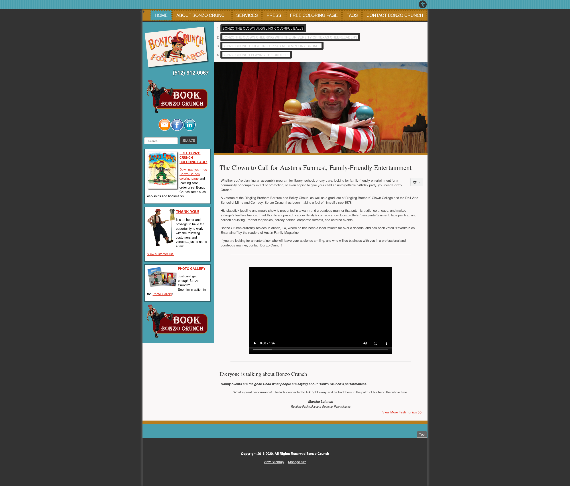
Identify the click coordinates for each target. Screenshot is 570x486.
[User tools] (416, 182)
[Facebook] (177, 124)
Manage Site (297, 461)
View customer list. (160, 254)
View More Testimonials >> (402, 412)
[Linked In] (189, 124)
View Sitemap (274, 461)
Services (247, 15)
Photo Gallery (162, 294)
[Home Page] (177, 48)
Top (423, 434)
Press (274, 15)
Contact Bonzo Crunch (394, 15)
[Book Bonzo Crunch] (176, 96)
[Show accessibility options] (423, 4)
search (188, 140)
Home (161, 15)
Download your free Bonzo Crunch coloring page (193, 174)
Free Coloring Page (314, 15)
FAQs (352, 15)
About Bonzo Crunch (202, 15)
